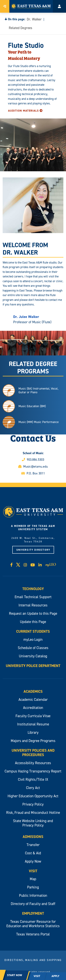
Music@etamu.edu (35, 466)
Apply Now (33, 861)
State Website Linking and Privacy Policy (33, 823)
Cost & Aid (33, 853)
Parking (33, 887)
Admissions (33, 836)
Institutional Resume (33, 724)
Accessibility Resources (33, 763)
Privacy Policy (33, 804)
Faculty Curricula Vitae (33, 716)
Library (33, 732)
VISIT (37, 976)
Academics (33, 691)
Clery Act (33, 787)
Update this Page (33, 621)
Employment (33, 913)
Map (33, 879)
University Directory (33, 549)
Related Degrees (20, 28)
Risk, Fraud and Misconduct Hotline (33, 812)
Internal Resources (33, 605)
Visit (33, 871)
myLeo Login (33, 639)
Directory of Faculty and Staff (33, 903)
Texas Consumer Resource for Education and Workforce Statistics (33, 923)
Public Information (33, 895)
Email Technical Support (33, 597)
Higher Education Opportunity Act (33, 796)
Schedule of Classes (33, 648)
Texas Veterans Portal (33, 934)
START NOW (14, 975)
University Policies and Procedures (33, 752)
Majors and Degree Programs (33, 740)
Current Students (33, 631)
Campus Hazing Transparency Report (33, 771)
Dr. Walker (34, 19)
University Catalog (33, 656)
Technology (33, 588)
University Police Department (33, 665)
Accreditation (33, 707)
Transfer (33, 845)
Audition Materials (23, 110)
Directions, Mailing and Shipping (33, 960)
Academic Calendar (33, 699)
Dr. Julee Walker (26, 316)
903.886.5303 (35, 459)
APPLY (55, 976)
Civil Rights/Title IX (33, 779)
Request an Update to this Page (33, 613)
